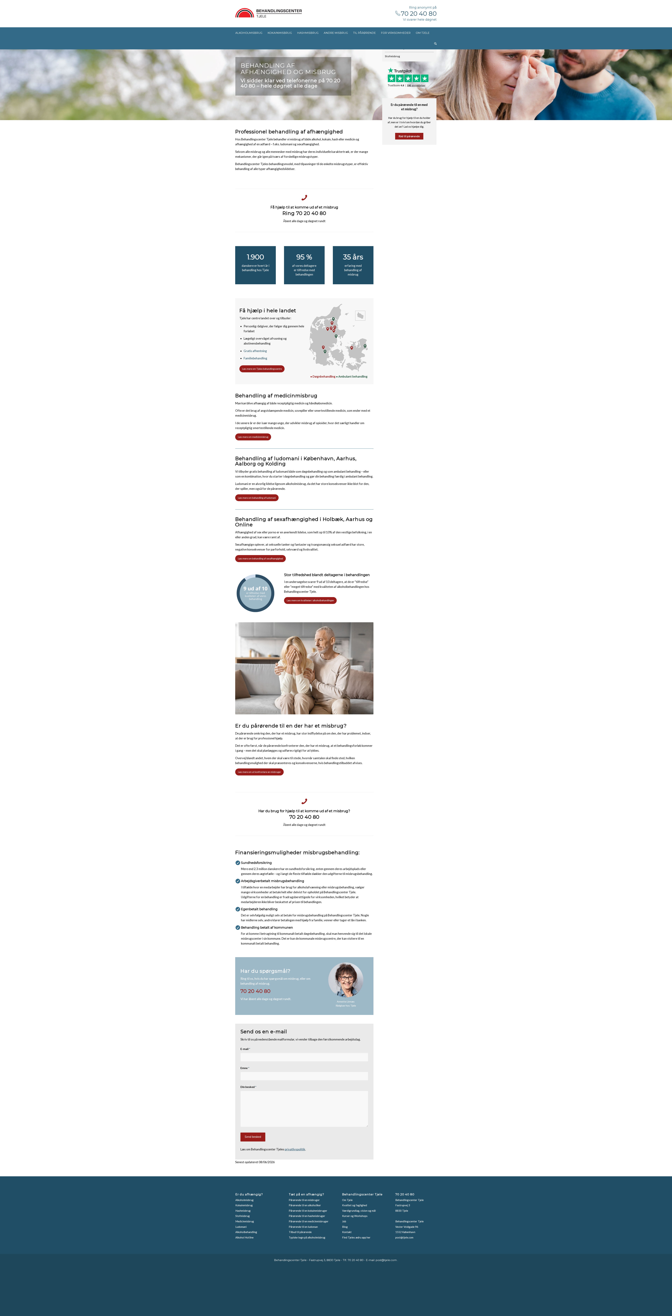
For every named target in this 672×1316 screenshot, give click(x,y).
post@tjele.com (404, 1237)
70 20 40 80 (419, 13)
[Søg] (435, 44)
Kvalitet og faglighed (354, 1205)
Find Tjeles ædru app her (356, 1237)
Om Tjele (347, 1200)
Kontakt (347, 1232)
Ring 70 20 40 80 (304, 213)
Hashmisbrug (243, 1210)
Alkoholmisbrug (244, 1200)
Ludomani (241, 1226)
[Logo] (268, 13)
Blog (345, 1226)
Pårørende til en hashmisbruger (307, 1215)
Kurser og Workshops (355, 1215)
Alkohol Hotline (244, 1237)
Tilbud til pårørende (300, 1232)
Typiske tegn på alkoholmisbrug (307, 1237)
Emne (244, 1068)
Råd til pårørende (409, 136)
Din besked (248, 1086)
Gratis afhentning (255, 351)
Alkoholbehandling (246, 1232)
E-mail (245, 1048)
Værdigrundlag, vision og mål (359, 1210)
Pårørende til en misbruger (304, 1200)
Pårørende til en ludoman (303, 1226)
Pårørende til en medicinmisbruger (308, 1221)
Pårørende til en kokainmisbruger (308, 1210)
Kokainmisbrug (244, 1205)
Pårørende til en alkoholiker (305, 1205)
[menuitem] (248, 33)
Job (344, 1221)
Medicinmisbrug (244, 1221)
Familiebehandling (255, 358)
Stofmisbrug (392, 56)
